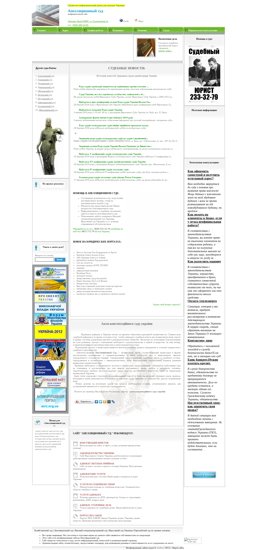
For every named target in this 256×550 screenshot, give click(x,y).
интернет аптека (84, 276)
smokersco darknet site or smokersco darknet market (101, 294)
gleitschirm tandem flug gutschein (92, 260)
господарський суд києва (43, 439)
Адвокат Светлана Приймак (97, 463)
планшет (81, 268)
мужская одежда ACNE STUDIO (92, 265)
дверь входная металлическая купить (94, 291)
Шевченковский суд (48, 110)
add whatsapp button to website (91, 257)
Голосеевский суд (46, 76)
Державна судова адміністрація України (137, 75)
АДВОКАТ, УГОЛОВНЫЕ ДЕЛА (95, 505)
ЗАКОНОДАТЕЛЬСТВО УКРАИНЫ (97, 453)
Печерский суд (45, 95)
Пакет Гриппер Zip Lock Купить (92, 281)
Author (160, 548)
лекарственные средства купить (92, 278)
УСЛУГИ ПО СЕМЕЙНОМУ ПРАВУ (97, 484)
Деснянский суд (45, 83)
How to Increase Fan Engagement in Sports (97, 252)
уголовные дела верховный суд (48, 441)
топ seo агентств (84, 263)
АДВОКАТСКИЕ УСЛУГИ (92, 474)
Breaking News (84, 273)
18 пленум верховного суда (49, 436)
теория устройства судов (43, 431)
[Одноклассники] (105, 401)
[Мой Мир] (109, 401)
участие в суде (58, 431)
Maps (140, 21)
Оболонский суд (45, 91)
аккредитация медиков (87, 270)
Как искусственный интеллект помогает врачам (99, 286)
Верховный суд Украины (121, 530)
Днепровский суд (46, 87)
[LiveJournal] (113, 401)
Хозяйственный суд (43, 530)
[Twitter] (101, 401)
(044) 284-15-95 (80, 25)
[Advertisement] (82, 48)
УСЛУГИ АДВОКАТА (90, 495)
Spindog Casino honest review (91, 255)
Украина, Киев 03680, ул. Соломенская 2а (88, 21)
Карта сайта (178, 548)
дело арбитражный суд (43, 434)
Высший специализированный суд (91, 530)
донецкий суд (56, 439)
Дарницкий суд (45, 79)
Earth (126, 21)
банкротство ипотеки (87, 283)
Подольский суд (45, 98)
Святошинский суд (47, 102)
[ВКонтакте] (96, 401)
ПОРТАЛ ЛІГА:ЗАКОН (91, 515)
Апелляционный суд (63, 530)
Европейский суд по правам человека (152, 530)
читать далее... (165, 51)
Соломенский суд (46, 106)
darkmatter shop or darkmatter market (94, 288)
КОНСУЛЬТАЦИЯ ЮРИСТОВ (94, 443)
